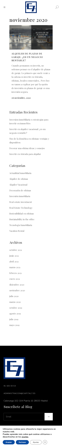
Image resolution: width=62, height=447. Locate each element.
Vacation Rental (16, 230)
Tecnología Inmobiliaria (20, 225)
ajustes (25, 437)
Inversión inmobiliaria (19, 196)
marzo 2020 (15, 302)
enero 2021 (14, 278)
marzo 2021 (14, 267)
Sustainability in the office (21, 219)
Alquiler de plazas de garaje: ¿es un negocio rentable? (27, 57)
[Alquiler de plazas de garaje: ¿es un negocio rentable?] (31, 37)
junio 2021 (14, 255)
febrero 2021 (15, 273)
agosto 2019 (15, 313)
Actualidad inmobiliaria (20, 173)
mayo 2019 (14, 325)
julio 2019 (13, 319)
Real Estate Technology (20, 207)
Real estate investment (20, 202)
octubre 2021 (15, 249)
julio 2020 (14, 296)
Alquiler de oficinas (18, 178)
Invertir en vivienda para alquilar (25, 154)
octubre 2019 (15, 307)
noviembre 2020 (17, 290)
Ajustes (36, 442)
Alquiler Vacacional (18, 184)
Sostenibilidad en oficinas (21, 213)
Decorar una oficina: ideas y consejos (27, 148)
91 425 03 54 (10, 386)
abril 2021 (14, 261)
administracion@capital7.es (19, 393)
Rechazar (22, 442)
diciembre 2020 (16, 284)
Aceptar (9, 442)
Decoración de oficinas (20, 190)
